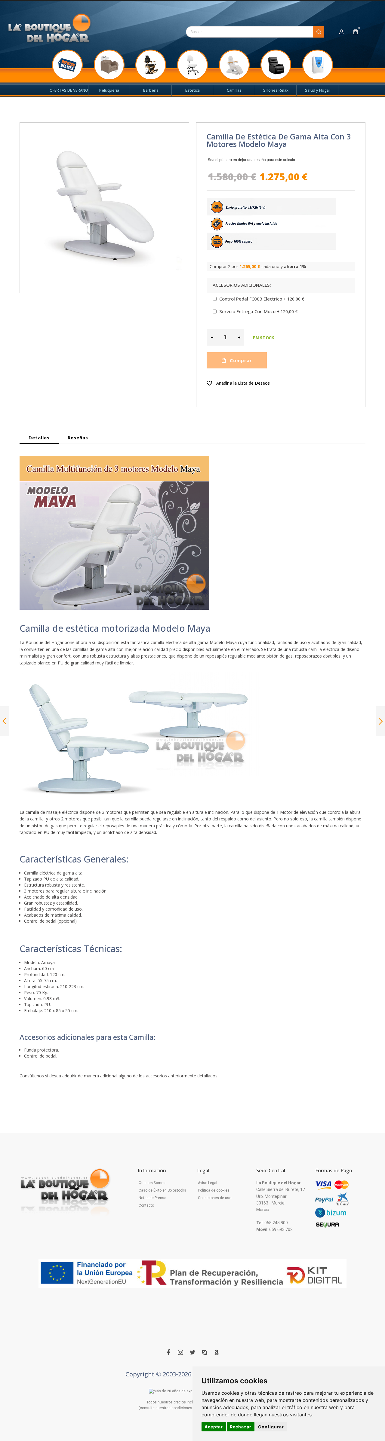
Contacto (146, 1205)
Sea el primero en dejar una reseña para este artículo (251, 160)
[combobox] (255, 32)
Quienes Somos (152, 1183)
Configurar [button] (271, 1426)
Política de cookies (213, 1190)
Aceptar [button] (214, 1426)
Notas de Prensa (152, 1198)
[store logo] (49, 30)
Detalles (39, 438)
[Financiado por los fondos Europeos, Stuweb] (192, 1273)
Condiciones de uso (214, 1198)
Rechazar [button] (240, 1426)
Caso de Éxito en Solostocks (162, 1190)
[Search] (318, 32)
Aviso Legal (207, 1183)
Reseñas (78, 438)
